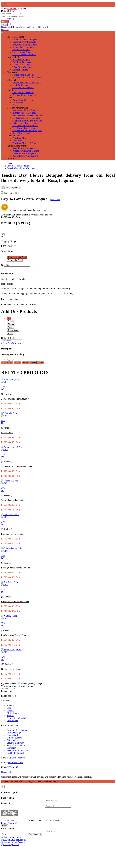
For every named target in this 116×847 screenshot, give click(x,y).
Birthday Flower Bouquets (24, 113)
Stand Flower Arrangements (24, 148)
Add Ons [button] (11, 97)
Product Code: (41, 215)
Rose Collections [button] (14, 57)
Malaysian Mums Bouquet (24, 54)
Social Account (8, 688)
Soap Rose (17, 140)
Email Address (7, 798)
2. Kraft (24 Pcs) (15, 260)
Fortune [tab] (11, 321)
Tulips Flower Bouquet (22, 52)
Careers (10, 710)
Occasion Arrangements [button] (17, 108)
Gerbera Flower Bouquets (24, 42)
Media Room (13, 713)
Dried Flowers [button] (13, 135)
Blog (9, 708)
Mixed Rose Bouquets (22, 64)
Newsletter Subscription (17, 718)
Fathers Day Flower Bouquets (25, 123)
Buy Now (16, 343)
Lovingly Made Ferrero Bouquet (15, 567)
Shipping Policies (14, 740)
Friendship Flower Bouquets (25, 125)
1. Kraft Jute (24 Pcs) (17, 257)
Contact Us (6, 758)
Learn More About (9, 725)
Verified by (6, 686)
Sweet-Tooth (7, 432)
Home (9, 163)
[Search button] (5, 21)
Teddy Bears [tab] (13, 330)
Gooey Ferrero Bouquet (11, 669)
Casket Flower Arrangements (25, 153)
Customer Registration (17, 730)
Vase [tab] (10, 333)
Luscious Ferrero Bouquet (12, 534)
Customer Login (14, 732)
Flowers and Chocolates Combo (26, 82)
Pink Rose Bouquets (21, 62)
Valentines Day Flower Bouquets (27, 115)
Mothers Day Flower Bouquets (26, 118)
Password (5, 803)
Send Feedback (18, 758)
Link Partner (12, 720)
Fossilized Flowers (20, 138)
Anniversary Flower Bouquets (25, 110)
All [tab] (9, 318)
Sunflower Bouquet (21, 49)
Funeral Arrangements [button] (17, 146)
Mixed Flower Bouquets (23, 47)
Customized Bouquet (10, 27)
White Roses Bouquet (22, 67)
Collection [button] (11, 158)
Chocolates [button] (12, 72)
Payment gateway (9, 683)
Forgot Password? (9, 823)
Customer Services (9, 772)
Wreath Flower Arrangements (25, 151)
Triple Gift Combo (20, 85)
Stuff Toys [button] (11, 90)
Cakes (15, 105)
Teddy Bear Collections (23, 92)
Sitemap (10, 715)
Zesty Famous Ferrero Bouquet (15, 399)
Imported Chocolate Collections (26, 77)
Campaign (11, 748)
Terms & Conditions (16, 745)
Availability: (15, 215)
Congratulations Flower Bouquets (27, 120)
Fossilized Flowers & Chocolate (26, 143)
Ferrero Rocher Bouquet (23, 75)
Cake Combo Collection (23, 87)
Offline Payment (14, 738)
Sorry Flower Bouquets (22, 133)
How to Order (13, 735)
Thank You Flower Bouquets (25, 128)
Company (5, 700)
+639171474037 (15, 762)
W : (19, 304)
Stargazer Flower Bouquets (24, 44)
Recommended (13, 3)
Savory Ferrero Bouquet (12, 500)
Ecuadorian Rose (20, 70)
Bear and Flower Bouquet (24, 95)
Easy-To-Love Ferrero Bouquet (21, 168)
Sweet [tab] (10, 327)
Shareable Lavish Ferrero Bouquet (16, 466)
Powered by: (6, 691)
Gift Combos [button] (12, 80)
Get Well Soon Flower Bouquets (27, 130)
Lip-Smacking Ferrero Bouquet (15, 635)
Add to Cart (6, 343)
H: (32, 304)
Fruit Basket (17, 102)
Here (50, 820)
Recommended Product (17, 750)
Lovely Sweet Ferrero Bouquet (15, 601)
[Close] (2, 191)
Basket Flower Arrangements (25, 156)
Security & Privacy (15, 743)
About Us (11, 705)
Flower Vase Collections (23, 100)
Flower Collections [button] (15, 37)
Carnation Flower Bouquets (24, 39)
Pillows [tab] (11, 324)
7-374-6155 (12, 767)
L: (7, 304)
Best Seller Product (15, 6)
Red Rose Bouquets (21, 59)
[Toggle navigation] (2, 32)
